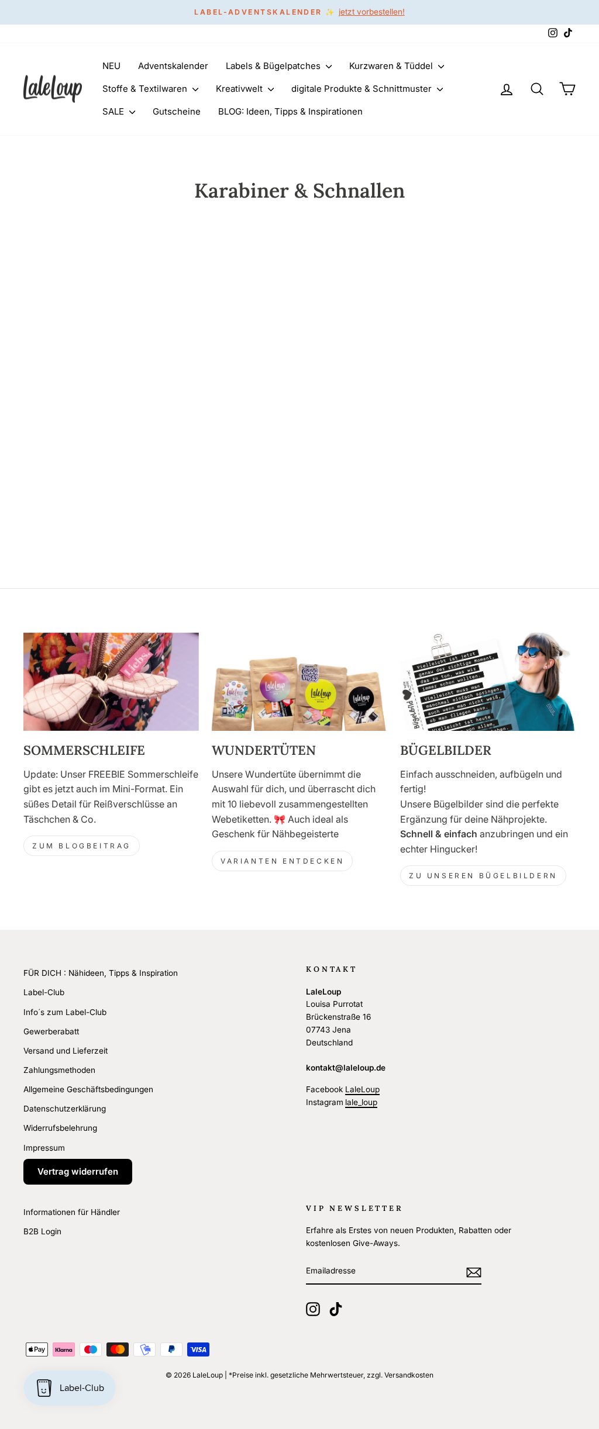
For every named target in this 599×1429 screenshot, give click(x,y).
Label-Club (43, 992)
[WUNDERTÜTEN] (299, 682)
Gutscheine (177, 111)
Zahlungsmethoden (59, 1070)
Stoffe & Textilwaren (146, 88)
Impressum (44, 1147)
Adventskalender (173, 65)
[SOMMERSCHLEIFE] (111, 682)
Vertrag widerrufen (77, 1171)
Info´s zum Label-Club (64, 1012)
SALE (114, 111)
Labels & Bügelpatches (274, 65)
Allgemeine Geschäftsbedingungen (88, 1089)
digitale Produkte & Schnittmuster (362, 88)
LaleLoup (362, 1089)
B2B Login (42, 1231)
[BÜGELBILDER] (488, 682)
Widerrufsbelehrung (60, 1128)
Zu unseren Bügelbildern (483, 875)
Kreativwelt (240, 88)
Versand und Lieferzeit (65, 1050)
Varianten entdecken (282, 861)
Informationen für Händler (71, 1212)
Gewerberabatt (51, 1031)
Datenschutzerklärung (64, 1108)
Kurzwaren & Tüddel (392, 65)
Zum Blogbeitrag (81, 845)
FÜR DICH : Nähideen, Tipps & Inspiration (100, 973)
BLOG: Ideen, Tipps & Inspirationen (290, 111)
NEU (111, 65)
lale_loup (361, 1102)
